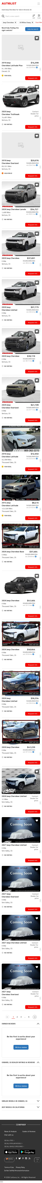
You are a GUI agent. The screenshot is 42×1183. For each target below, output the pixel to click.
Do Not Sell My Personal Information (16, 1170)
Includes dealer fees (32, 65)
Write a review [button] (21, 1047)
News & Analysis (10, 1131)
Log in (37, 1160)
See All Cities (9, 1140)
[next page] (35, 1017)
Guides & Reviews (28, 1131)
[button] (33, 16)
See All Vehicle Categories (14, 1146)
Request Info (32, 78)
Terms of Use (9, 1167)
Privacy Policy (20, 1167)
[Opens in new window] (11, 1152)
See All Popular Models (13, 1143)
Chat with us (8, 1135)
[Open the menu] (38, 4)
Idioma (10, 1159)
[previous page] (7, 1017)
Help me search (32, 29)
